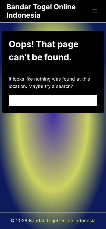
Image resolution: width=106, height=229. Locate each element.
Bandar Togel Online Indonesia (62, 220)
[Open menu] (94, 11)
